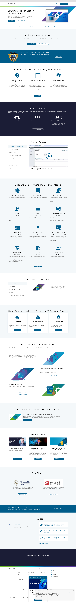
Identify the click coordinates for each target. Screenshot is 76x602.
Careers (19, 574)
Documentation (41, 574)
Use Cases (32, 26)
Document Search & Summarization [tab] (16, 295)
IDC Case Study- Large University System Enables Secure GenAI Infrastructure (54, 525)
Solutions (30, 4)
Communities (20, 577)
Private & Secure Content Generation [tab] (17, 298)
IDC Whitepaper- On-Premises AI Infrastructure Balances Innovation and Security (56, 538)
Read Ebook (37, 266)
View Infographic (58, 458)
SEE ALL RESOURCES (43, 543)
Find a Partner (17, 524)
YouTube (54, 574)
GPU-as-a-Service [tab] (13, 283)
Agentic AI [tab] (11, 292)
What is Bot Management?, (27, 597)
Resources (51, 4)
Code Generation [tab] (12, 286)
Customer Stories (21, 579)
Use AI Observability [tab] (13, 149)
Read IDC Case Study (58, 508)
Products (21, 4)
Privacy (24, 589)
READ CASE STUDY (53, 494)
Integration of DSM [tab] (13, 168)
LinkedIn (54, 570)
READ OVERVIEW (32, 43)
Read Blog (38, 458)
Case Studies (48, 26)
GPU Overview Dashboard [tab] (14, 161)
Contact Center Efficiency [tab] (14, 289)
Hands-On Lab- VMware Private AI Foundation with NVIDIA (55, 531)
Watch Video (17, 458)
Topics (29, 574)
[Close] (73, 590)
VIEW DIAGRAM (22, 360)
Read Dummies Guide (38, 129)
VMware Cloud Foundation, (18, 597)
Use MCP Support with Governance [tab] (16, 146)
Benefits (18, 26)
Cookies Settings (68, 592)
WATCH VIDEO (22, 494)
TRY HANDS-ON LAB (21, 20)
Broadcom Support (42, 572)
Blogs (19, 572)
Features (25, 26)
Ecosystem (40, 26)
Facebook (54, 568)
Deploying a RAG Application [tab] (15, 155)
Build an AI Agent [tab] (12, 152)
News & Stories (31, 572)
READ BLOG (11, 20)
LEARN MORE (58, 56)
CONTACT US (22, 363)
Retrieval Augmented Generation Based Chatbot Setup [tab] (16, 165)
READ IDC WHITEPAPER (42, 43)
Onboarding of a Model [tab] (14, 158)
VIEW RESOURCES (23, 392)
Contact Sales (55, 576)
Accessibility (13, 589)
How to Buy (40, 4)
